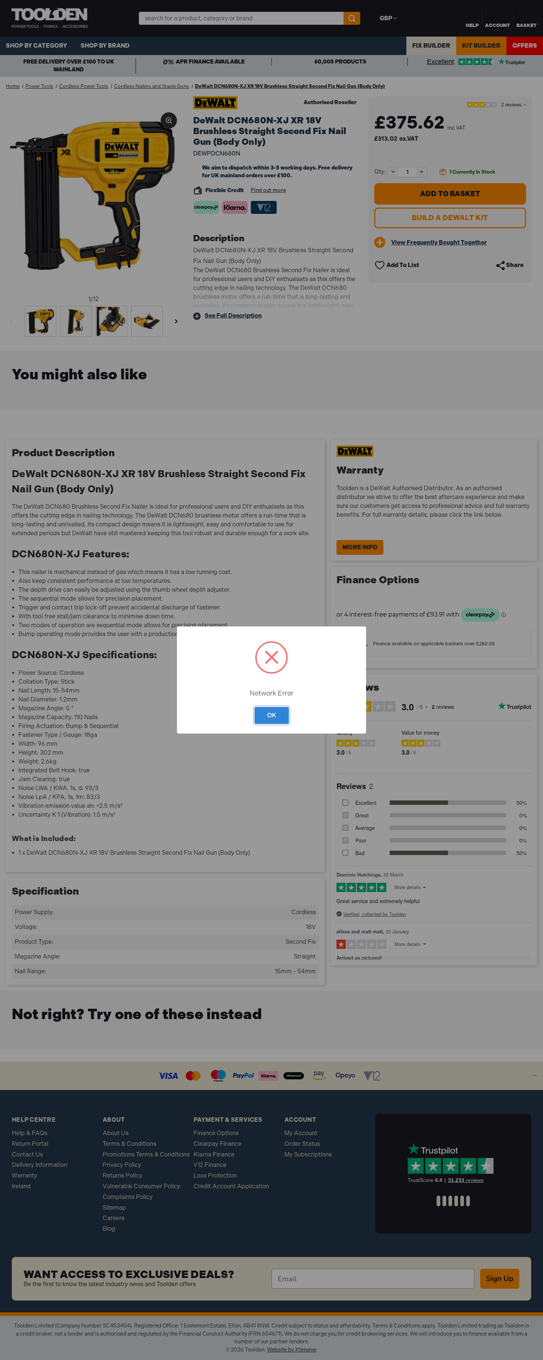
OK (271, 715)
